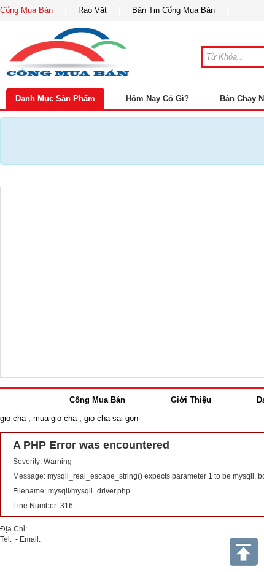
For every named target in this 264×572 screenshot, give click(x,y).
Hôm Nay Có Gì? (157, 98)
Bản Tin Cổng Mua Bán (173, 10)
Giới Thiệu (191, 399)
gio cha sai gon (111, 418)
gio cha (13, 418)
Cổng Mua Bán (26, 10)
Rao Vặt (92, 10)
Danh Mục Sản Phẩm (55, 98)
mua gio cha (55, 418)
